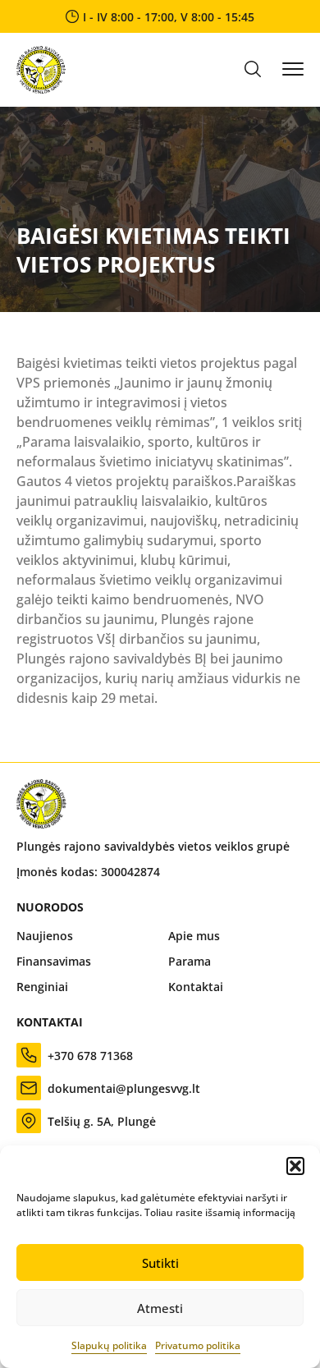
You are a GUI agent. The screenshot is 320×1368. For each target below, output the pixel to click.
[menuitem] (84, 935)
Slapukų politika (109, 1345)
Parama (189, 961)
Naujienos (44, 935)
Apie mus (194, 935)
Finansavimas (53, 961)
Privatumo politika (197, 1345)
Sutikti (160, 1263)
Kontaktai (195, 986)
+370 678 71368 (90, 1055)
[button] (295, 1166)
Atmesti (160, 1308)
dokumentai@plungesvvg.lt (124, 1088)
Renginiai (42, 986)
